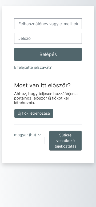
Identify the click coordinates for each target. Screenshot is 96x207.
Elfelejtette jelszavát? (32, 67)
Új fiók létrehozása (34, 113)
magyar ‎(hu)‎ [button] (25, 134)
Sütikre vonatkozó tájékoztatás (65, 140)
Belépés (48, 54)
